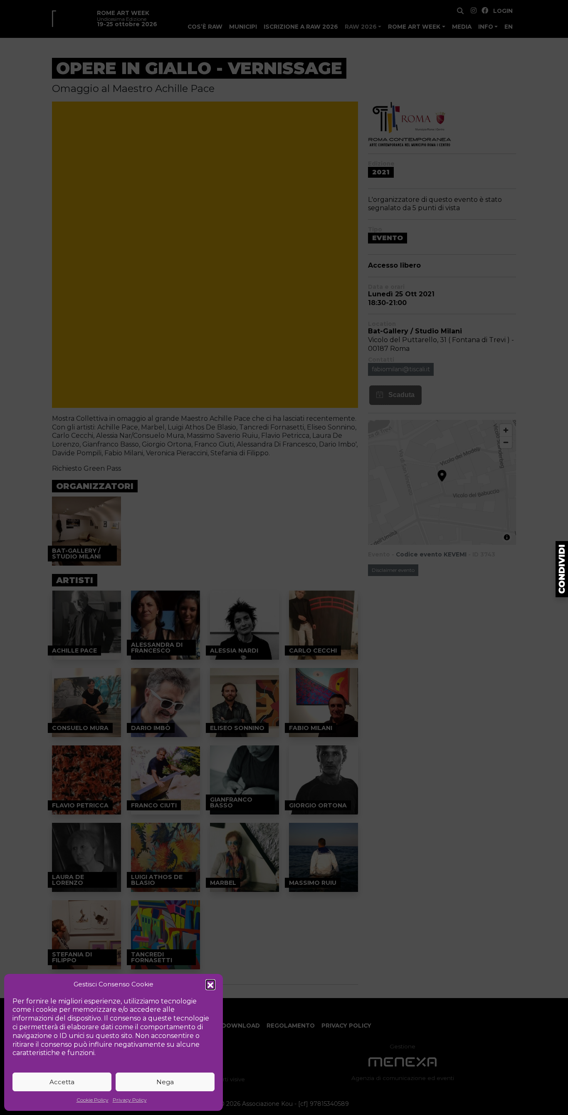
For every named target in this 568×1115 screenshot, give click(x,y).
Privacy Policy (130, 1100)
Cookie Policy (93, 1100)
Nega (165, 1082)
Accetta (61, 1082)
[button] (210, 984)
